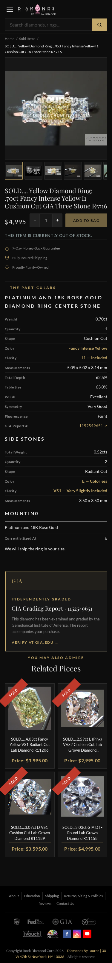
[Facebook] (67, 934)
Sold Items (27, 38)
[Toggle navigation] (10, 9)
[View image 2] (33, 171)
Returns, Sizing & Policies (83, 896)
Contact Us (65, 903)
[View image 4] (73, 171)
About (14, 896)
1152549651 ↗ (93, 425)
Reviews (45, 903)
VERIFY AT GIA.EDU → (35, 642)
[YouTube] (87, 934)
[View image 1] (14, 171)
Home (9, 38)
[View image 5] (93, 171)
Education (32, 896)
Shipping (52, 896)
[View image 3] (53, 171)
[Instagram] (77, 934)
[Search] (99, 24)
